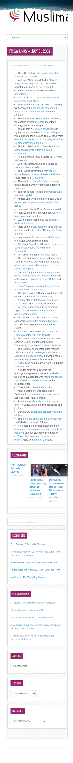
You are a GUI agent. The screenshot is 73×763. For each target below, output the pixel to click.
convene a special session (43, 394)
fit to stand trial (22, 366)
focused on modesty (41, 296)
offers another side (38, 141)
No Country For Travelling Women (28, 577)
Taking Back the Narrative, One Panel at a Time (35, 569)
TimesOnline (49, 279)
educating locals (35, 121)
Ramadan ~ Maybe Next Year (31, 609)
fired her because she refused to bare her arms (38, 378)
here (58, 212)
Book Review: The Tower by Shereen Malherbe (35, 562)
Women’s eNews (43, 439)
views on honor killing (44, 128)
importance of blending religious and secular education (35, 109)
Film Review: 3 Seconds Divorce (19, 468)
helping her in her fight (42, 86)
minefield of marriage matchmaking (41, 418)
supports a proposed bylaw (28, 355)
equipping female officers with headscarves (37, 273)
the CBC (42, 230)
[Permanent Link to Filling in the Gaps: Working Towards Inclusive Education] (40, 476)
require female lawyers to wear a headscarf (35, 172)
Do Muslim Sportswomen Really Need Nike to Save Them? (56, 486)
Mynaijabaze (16, 602)
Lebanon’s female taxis (26, 167)
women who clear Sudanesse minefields (36, 74)
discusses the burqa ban (40, 387)
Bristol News (21, 282)
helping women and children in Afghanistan (36, 287)
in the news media (47, 254)
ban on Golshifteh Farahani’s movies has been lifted (37, 99)
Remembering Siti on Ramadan (40, 602)
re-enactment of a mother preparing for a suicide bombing (38, 429)
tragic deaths (38, 226)
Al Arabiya (37, 177)
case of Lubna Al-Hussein (36, 338)
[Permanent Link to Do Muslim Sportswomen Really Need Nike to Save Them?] (59, 476)
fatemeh (23, 65)
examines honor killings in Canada (32, 139)
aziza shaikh (16, 624)
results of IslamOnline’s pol (37, 181)
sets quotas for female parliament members (35, 312)
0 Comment (50, 65)
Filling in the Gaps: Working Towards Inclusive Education (38, 486)
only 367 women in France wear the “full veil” (36, 333)
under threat (20, 93)
